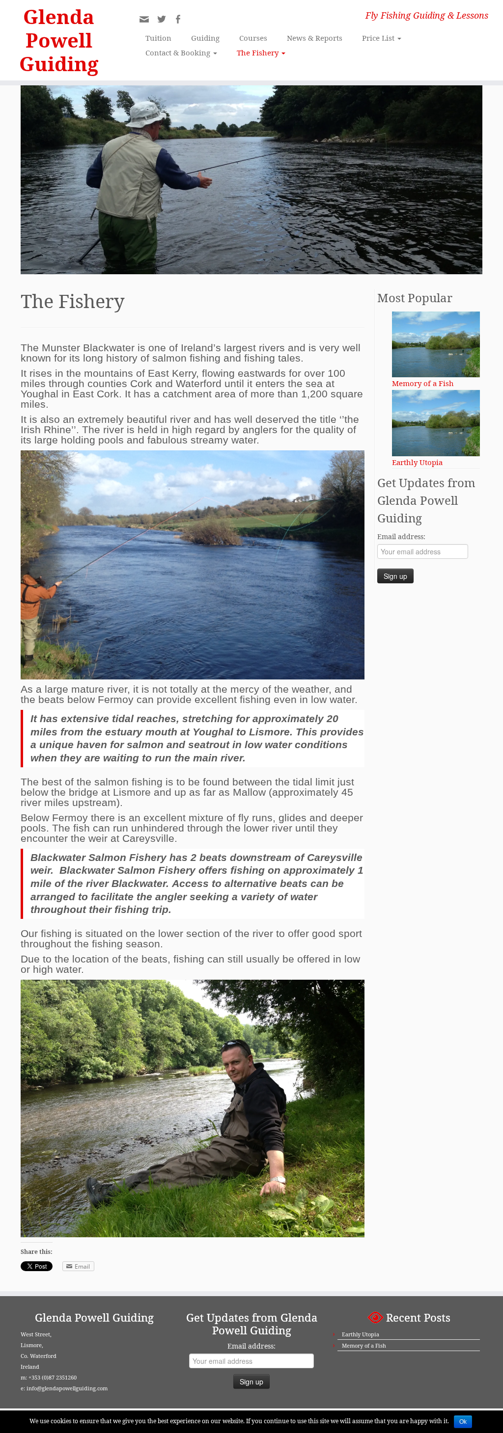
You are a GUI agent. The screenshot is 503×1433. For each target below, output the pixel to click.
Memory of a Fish (364, 1345)
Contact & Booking (178, 52)
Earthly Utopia (360, 1334)
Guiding (205, 38)
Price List (379, 38)
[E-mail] (147, 21)
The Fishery (258, 52)
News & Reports (314, 38)
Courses (253, 38)
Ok (463, 1421)
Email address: (401, 536)
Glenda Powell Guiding (58, 40)
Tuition (158, 38)
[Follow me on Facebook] (181, 20)
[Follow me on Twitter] (165, 20)
